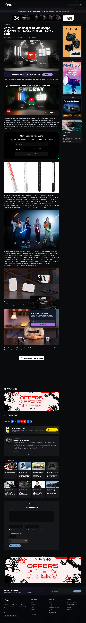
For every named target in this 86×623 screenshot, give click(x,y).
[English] (81, 1)
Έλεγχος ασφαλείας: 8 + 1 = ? (16, 533)
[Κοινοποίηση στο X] (15, 421)
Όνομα (11, 523)
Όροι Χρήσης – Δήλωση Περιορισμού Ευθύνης (54, 608)
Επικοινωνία (8, 609)
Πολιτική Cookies (52, 612)
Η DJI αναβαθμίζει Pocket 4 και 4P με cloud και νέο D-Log (51, 492)
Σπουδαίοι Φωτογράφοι (72, 602)
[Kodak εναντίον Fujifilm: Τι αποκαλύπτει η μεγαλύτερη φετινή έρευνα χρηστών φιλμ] (24, 484)
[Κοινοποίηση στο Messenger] (28, 421)
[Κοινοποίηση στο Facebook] (12, 421)
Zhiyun (7, 79)
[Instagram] (73, 1)
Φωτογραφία (26, 4)
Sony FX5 (20, 8)
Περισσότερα (62, 4)
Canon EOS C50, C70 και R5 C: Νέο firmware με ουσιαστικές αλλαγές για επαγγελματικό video (52, 475)
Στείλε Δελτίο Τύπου (38, 8)
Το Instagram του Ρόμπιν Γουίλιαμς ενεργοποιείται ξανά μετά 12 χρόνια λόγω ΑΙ (38, 493)
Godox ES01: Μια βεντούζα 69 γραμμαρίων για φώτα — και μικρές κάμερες (24, 474)
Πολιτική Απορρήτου (29, 529)
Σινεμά (37, 4)
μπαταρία (35, 199)
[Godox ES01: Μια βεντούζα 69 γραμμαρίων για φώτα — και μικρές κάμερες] (24, 466)
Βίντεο (32, 4)
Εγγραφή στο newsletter (32, 154)
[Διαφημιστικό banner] (43, 18)
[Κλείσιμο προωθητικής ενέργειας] (55, 297)
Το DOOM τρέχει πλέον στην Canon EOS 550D (10, 473)
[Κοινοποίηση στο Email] (31, 421)
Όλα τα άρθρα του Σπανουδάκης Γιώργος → (22, 454)
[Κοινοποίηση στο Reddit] (24, 421)
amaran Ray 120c (61, 8)
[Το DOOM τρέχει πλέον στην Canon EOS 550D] (10, 466)
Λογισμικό (46, 8)
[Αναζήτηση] (80, 5)
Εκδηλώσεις (49, 4)
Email (26, 523)
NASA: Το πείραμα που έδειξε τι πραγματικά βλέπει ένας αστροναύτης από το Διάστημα (10, 493)
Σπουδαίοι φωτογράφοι (28, 8)
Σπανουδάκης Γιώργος (10, 37)
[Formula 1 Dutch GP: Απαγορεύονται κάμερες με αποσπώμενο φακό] (38, 466)
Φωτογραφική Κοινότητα (72, 604)
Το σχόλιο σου (12, 510)
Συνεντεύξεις (34, 614)
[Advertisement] (31, 374)
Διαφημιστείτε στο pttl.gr (54, 606)
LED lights (11, 415)
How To (20, 4)
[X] (77, 1)
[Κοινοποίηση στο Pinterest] (21, 421)
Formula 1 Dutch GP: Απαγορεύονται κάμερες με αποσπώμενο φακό (38, 474)
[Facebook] (71, 1)
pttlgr (34, 147)
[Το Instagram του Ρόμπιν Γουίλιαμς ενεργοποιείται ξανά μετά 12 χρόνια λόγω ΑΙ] (38, 484)
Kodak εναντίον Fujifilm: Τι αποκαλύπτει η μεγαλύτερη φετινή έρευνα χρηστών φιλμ (24, 493)
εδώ (18, 120)
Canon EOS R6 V (53, 8)
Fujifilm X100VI (69, 8)
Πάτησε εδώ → (48, 74)
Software (42, 4)
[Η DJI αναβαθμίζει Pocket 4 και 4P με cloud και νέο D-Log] (52, 484)
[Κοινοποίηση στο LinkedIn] (18, 421)
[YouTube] (75, 1)
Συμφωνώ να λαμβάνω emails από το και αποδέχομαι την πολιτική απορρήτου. (31, 148)
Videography (7, 24)
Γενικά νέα (55, 4)
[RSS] (79, 1)
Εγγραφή (77, 591)
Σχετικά (50, 604)
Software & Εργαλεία (71, 606)
